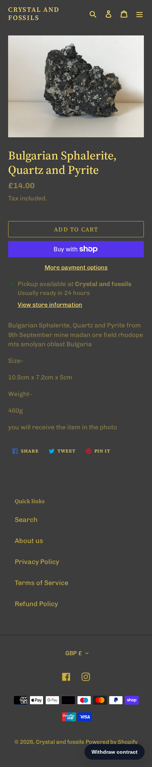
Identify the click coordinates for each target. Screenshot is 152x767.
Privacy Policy (37, 562)
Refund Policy (36, 604)
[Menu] (139, 13)
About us (29, 541)
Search (26, 520)
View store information (50, 304)
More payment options (76, 267)
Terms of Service (41, 583)
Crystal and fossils (33, 13)
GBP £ (73, 653)
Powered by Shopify (112, 742)
